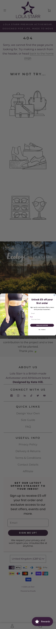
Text (31, 317)
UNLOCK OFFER (42, 325)
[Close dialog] (54, 295)
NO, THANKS (42, 329)
